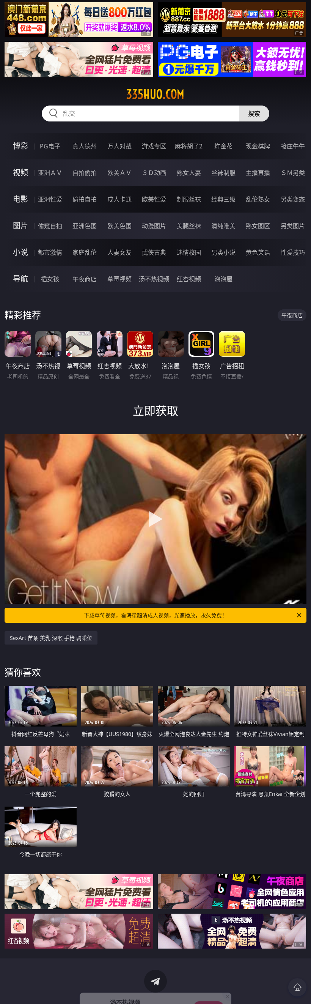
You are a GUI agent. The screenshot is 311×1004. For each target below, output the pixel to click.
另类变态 (293, 199)
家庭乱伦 (84, 252)
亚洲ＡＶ (50, 173)
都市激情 (50, 252)
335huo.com (155, 94)
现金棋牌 (258, 146)
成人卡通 (119, 199)
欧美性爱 (154, 199)
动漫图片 (154, 226)
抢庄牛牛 (293, 146)
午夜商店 (84, 279)
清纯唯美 (223, 226)
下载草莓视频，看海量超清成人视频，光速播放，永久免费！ (155, 615)
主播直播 (258, 173)
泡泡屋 (223, 279)
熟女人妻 (189, 173)
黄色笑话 (258, 252)
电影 (20, 199)
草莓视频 (119, 279)
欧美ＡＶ (119, 173)
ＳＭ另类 (293, 173)
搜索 (254, 113)
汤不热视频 (154, 279)
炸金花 (223, 146)
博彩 (20, 146)
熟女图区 (258, 226)
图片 (20, 226)
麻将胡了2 (189, 146)
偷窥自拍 (50, 226)
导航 (20, 279)
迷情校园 (189, 252)
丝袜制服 (223, 173)
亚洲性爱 (50, 199)
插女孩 (50, 279)
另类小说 (223, 252)
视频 (20, 172)
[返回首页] (297, 987)
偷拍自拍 (84, 199)
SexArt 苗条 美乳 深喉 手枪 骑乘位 (51, 637)
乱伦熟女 (258, 199)
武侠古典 (154, 252)
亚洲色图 (84, 226)
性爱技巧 (293, 252)
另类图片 (293, 226)
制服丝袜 (189, 199)
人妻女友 (119, 252)
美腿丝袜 (189, 226)
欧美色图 (119, 226)
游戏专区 (154, 146)
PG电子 (50, 146)
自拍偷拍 (84, 173)
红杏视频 (189, 279)
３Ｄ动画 (154, 173)
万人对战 (119, 146)
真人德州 (84, 146)
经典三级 (223, 199)
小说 (20, 252)
